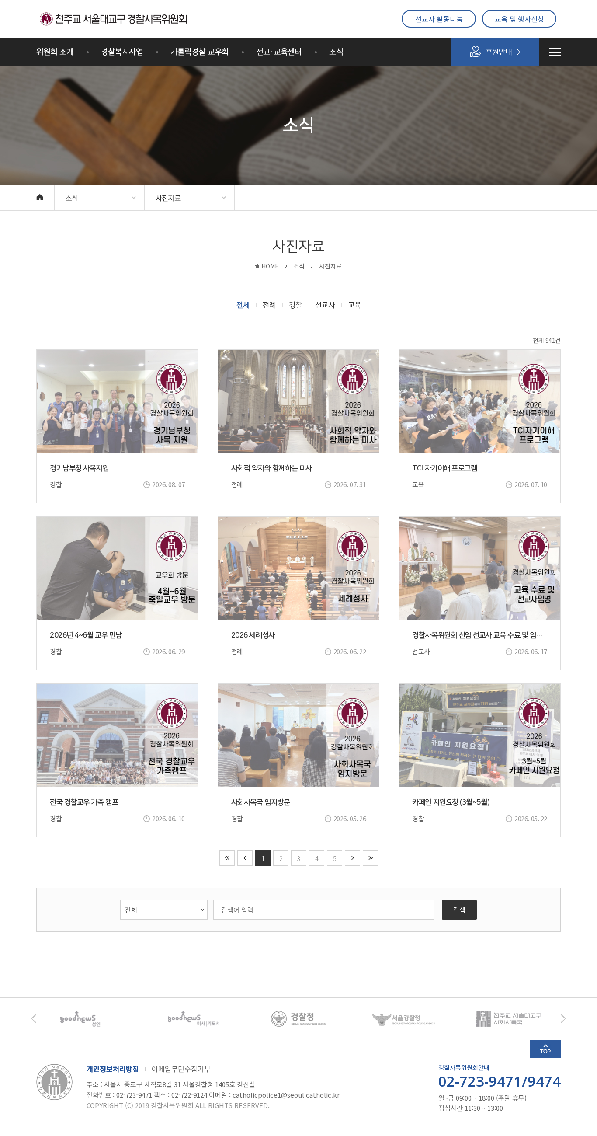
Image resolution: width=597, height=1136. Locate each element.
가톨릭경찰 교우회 (199, 52)
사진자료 (168, 197)
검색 (459, 909)
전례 (269, 305)
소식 (336, 52)
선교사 (325, 305)
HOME (270, 266)
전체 (243, 305)
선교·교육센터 (279, 52)
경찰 (295, 305)
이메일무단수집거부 (181, 1068)
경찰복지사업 (122, 52)
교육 (354, 305)
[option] (88, 1019)
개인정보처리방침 (113, 1068)
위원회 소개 (54, 52)
